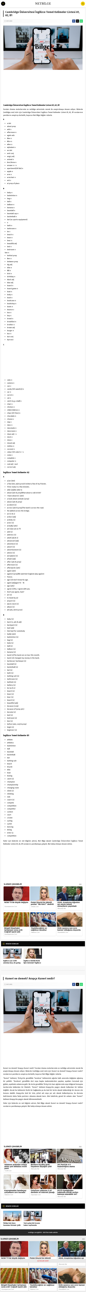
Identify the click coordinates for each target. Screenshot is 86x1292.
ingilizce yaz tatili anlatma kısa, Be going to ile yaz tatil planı (11, 963)
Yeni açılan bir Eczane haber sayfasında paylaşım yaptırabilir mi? (33, 1225)
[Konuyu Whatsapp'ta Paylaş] (81, 21)
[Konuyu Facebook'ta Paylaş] (73, 21)
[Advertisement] (43, 86)
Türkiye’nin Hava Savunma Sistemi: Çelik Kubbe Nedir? (11, 1225)
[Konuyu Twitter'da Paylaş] (77, 21)
